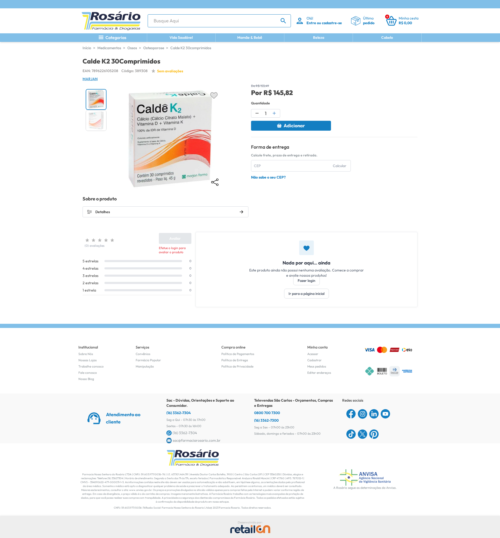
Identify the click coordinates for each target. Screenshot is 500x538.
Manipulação (145, 366)
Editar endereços (319, 373)
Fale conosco (87, 373)
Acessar (312, 354)
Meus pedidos (316, 366)
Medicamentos (109, 48)
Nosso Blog (86, 379)
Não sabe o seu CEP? (268, 177)
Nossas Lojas (87, 360)
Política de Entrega (234, 360)
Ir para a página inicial (306, 293)
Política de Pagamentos (237, 354)
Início (87, 48)
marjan (90, 79)
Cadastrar (314, 360)
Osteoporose (153, 48)
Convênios (143, 354)
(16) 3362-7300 (266, 420)
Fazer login (306, 280)
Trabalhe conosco (91, 366)
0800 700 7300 (267, 412)
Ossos (132, 48)
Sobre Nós (85, 354)
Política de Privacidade (237, 366)
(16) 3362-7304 (178, 412)
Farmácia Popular (148, 360)
